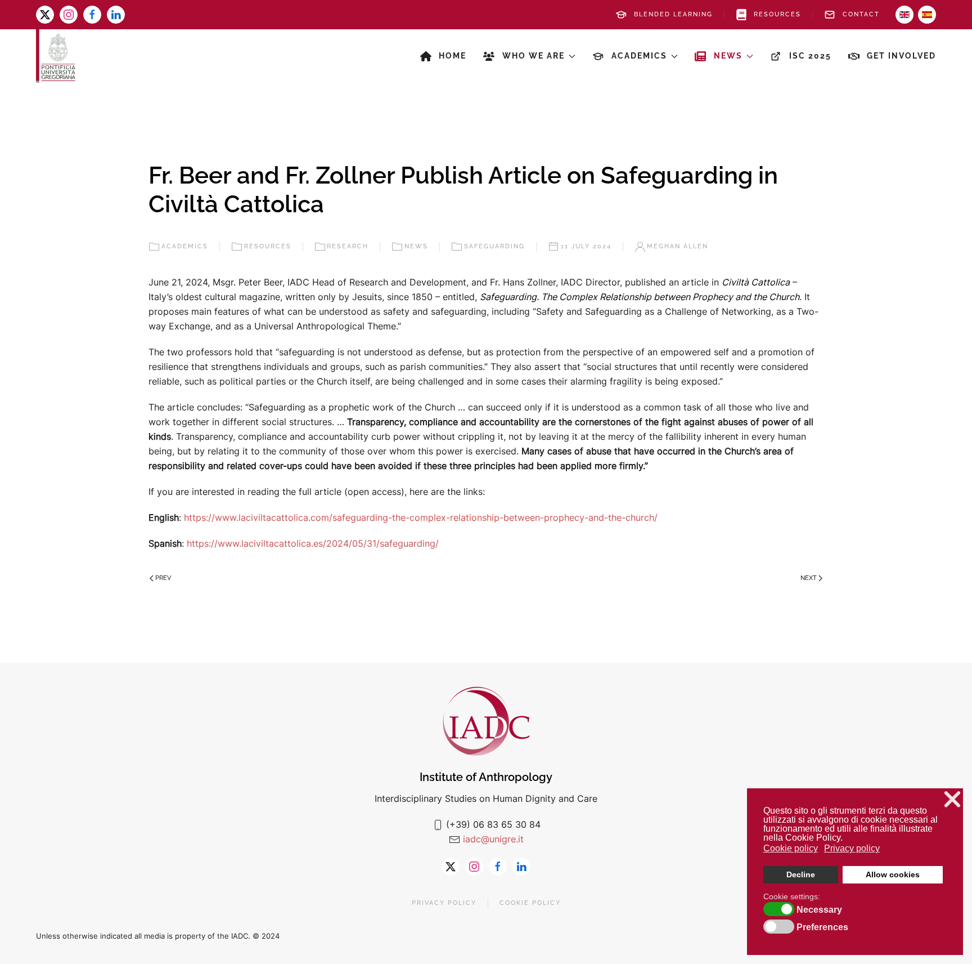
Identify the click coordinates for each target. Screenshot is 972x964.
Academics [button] (639, 55)
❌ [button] (952, 799)
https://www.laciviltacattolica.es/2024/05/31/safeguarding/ (313, 543)
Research (347, 246)
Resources (777, 14)
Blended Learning (673, 14)
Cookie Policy (530, 903)
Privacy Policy (444, 903)
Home (452, 55)
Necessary (819, 909)
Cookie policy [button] (790, 848)
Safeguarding (494, 246)
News (416, 246)
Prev (163, 578)
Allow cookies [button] (893, 874)
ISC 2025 (810, 55)
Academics (184, 246)
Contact (861, 14)
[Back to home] (55, 56)
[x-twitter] (45, 15)
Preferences (822, 927)
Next (808, 578)
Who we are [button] (533, 55)
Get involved (901, 55)
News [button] (728, 55)
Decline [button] (800, 874)
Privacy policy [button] (852, 848)
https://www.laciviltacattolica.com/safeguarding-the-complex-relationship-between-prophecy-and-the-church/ (421, 517)
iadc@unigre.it (493, 839)
